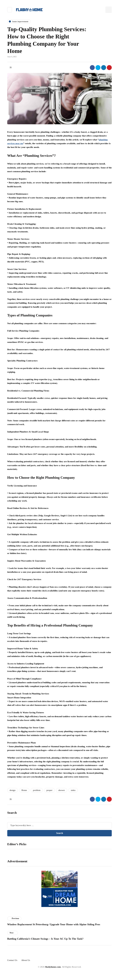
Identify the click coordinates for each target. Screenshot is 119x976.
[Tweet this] (97, 67)
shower (61, 790)
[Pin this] (109, 67)
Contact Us (12, 960)
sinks (73, 790)
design (13, 790)
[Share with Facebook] (92, 67)
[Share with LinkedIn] (103, 67)
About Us (25, 960)
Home (24, 790)
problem (36, 790)
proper (49, 790)
